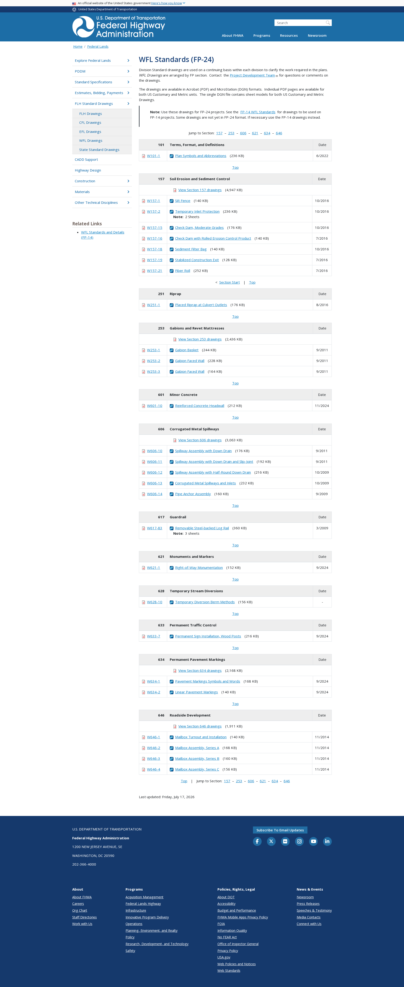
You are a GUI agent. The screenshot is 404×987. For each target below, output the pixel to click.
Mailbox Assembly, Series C (197, 769)
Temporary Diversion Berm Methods (205, 602)
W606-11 (154, 461)
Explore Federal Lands (93, 60)
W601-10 (154, 405)
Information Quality (232, 930)
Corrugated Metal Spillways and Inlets (205, 483)
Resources (289, 35)
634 (267, 133)
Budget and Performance (236, 910)
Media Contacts (309, 917)
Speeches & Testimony (314, 910)
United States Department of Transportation (107, 9)
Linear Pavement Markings (196, 692)
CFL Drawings (90, 122)
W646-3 (153, 758)
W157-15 (154, 227)
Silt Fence (182, 200)
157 (219, 133)
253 (231, 133)
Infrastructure (136, 910)
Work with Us (82, 923)
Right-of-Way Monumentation (199, 567)
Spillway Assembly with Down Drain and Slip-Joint (214, 461)
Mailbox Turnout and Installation (201, 737)
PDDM (80, 71)
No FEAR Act (227, 937)
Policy (130, 937)
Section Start (229, 282)
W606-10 (154, 450)
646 (279, 133)
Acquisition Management (144, 897)
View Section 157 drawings (200, 189)
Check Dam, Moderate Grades (199, 227)
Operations (134, 923)
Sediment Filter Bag (191, 249)
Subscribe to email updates (280, 830)
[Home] (119, 28)
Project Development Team (252, 75)
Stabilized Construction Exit (197, 259)
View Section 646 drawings (200, 726)
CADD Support (86, 159)
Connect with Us (309, 923)
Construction (85, 181)
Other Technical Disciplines (96, 202)
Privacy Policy (227, 950)
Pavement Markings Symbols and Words (207, 681)
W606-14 (154, 493)
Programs (261, 35)
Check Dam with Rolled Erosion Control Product (213, 238)
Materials (82, 191)
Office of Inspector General (238, 944)
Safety (130, 950)
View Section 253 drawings (200, 339)
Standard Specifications (93, 82)
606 (243, 133)
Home (78, 46)
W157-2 (153, 211)
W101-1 (153, 155)
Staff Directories (84, 917)
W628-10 (154, 602)
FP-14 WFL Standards (257, 112)
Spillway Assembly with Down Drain (203, 450)
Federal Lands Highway (143, 903)
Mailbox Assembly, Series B (197, 758)
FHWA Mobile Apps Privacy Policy (242, 917)
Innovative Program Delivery (147, 917)
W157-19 (154, 259)
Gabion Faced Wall (189, 360)
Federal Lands (97, 46)
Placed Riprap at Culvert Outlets (201, 304)
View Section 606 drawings (200, 440)
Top (235, 167)
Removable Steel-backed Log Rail (202, 528)
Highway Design (88, 170)
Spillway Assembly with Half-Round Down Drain (213, 472)
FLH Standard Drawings (94, 103)
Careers (78, 903)
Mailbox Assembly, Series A (197, 747)
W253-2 (153, 360)
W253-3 (153, 371)
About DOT (226, 897)
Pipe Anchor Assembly (193, 493)
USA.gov (223, 957)
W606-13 (154, 483)
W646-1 (153, 737)
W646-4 (153, 769)
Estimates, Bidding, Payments (99, 92)
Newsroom (317, 35)
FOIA (221, 923)
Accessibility (226, 903)
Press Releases (308, 903)
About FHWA (232, 35)
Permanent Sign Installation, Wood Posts (208, 636)
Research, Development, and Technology (157, 944)
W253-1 (153, 349)
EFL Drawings (90, 131)
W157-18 (154, 249)
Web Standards (228, 970)
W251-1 (153, 304)
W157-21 (154, 270)
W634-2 (153, 692)
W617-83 (154, 528)
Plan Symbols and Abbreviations (200, 155)
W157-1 (153, 200)
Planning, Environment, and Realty (151, 930)
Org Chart (79, 910)
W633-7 (153, 636)
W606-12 (154, 472)
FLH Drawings (90, 113)
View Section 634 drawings (200, 670)
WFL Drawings (90, 140)
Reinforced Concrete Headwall (199, 405)
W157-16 (154, 238)
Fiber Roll (182, 270)
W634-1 (153, 681)
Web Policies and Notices (236, 964)
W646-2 (153, 747)
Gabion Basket (186, 349)
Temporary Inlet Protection (197, 211)
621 (255, 133)
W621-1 (153, 567)
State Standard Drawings (99, 149)
